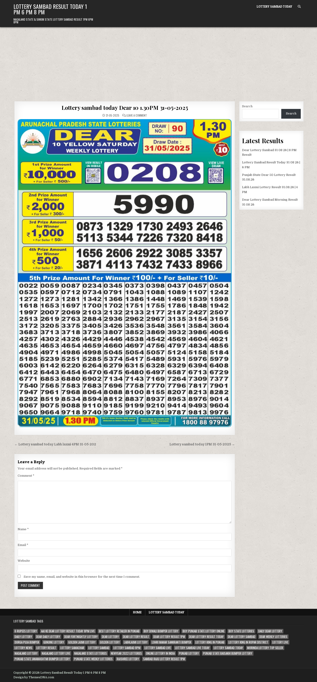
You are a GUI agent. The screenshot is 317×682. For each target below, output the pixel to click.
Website (24, 560)
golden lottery (110, 642)
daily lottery (23, 636)
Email (23, 545)
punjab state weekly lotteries (93, 659)
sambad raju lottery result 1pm (164, 659)
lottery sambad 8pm (126, 648)
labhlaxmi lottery (136, 642)
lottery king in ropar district (248, 642)
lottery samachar (72, 648)
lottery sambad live (158, 648)
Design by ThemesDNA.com (33, 677)
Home (137, 612)
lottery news (23, 648)
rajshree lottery (128, 659)
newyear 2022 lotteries (126, 653)
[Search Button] (299, 6)
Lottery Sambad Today (274, 6)
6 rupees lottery (26, 631)
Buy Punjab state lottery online (203, 631)
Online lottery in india (160, 653)
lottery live (280, 642)
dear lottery (110, 636)
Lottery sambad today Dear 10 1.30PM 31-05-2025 (124, 107)
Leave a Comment (136, 115)
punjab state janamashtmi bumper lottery (42, 659)
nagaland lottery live (56, 653)
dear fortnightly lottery (81, 636)
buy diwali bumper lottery (161, 631)
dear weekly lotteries (273, 636)
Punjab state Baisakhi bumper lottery (227, 653)
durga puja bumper (27, 642)
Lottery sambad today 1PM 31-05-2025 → (202, 444)
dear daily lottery (48, 636)
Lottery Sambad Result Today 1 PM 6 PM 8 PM (50, 9)
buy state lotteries (241, 631)
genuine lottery (53, 642)
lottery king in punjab (209, 642)
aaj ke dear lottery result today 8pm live (68, 631)
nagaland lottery (26, 653)
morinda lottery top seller (265, 648)
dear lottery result (136, 636)
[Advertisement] (158, 61)
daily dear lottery (270, 631)
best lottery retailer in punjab (119, 631)
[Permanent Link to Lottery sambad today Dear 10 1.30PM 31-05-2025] (125, 273)
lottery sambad (98, 648)
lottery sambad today (228, 648)
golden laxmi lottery (82, 642)
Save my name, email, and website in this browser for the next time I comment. (82, 576)
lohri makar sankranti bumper (171, 642)
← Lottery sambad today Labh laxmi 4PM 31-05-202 (55, 444)
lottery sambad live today (192, 648)
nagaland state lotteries (90, 653)
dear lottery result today (206, 636)
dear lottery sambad (241, 636)
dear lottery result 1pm (169, 636)
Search (247, 106)
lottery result (46, 648)
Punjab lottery (189, 653)
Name (23, 529)
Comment (26, 475)
